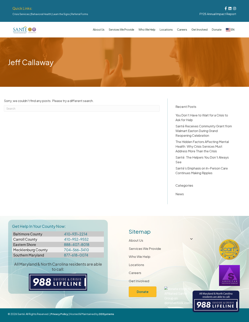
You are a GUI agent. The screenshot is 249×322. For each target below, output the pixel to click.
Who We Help (147, 29)
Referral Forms (79, 14)
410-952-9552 (76, 239)
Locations (166, 29)
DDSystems (106, 314)
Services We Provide (145, 248)
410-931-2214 (75, 234)
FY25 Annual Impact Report (218, 14)
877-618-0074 (76, 255)
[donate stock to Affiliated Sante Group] (178, 295)
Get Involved (199, 29)
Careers (182, 29)
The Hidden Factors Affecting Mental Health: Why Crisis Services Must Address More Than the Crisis (202, 146)
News (179, 194)
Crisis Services (21, 14)
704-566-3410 (76, 249)
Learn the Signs (61, 14)
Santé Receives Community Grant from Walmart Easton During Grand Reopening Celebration (203, 130)
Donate (217, 29)
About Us (98, 29)
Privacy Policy (59, 314)
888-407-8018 (76, 244)
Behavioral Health (41, 14)
